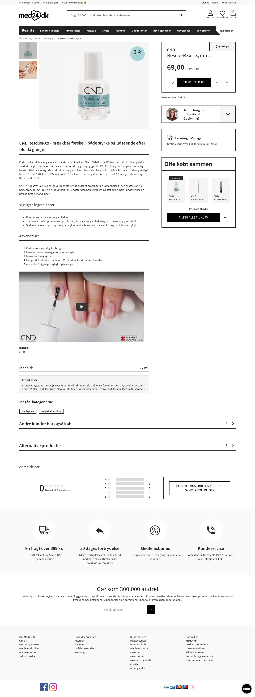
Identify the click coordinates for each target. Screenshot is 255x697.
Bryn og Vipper (162, 30)
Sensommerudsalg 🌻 (75, 2)
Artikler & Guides (84, 648)
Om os (23, 640)
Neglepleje (49, 38)
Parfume (120, 30)
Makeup (91, 30)
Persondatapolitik (140, 660)
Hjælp (246, 688)
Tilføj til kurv (194, 82)
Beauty (28, 38)
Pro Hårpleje (73, 30)
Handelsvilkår (138, 644)
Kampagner (52, 2)
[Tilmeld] (151, 609)
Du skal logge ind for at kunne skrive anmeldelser (199, 488)
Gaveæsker (183, 30)
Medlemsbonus (139, 648)
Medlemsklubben (29, 648)
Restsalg (79, 652)
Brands (205, 2)
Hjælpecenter (138, 640)
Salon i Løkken (27, 656)
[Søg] (181, 15)
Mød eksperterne (29, 644)
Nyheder (80, 644)
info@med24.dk (213, 559)
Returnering (137, 656)
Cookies (135, 664)
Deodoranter (139, 30)
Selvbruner (203, 30)
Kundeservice (229, 2)
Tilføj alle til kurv (193, 217)
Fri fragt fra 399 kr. (31, 2)
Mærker (79, 640)
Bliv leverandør (28, 652)
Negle (105, 30)
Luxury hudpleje (49, 30)
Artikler (215, 2)
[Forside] (20, 38)
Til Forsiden (226, 30)
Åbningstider (137, 668)
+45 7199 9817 (215, 555)
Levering (135, 652)
